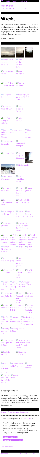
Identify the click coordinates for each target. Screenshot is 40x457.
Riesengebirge (13, 412)
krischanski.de (7, 6)
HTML (26, 454)
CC (38, 454)
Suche (7, 1)
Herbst (3, 412)
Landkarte (27, 418)
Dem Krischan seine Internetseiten (13, 8)
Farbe (14, 1)
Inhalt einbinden (10, 437)
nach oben (5, 454)
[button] (8, 52)
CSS (30, 454)
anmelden (23, 1)
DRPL (21, 454)
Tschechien (24, 412)
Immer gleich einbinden (13, 440)
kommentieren (7, 447)
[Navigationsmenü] (2, 1)
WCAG (34, 454)
